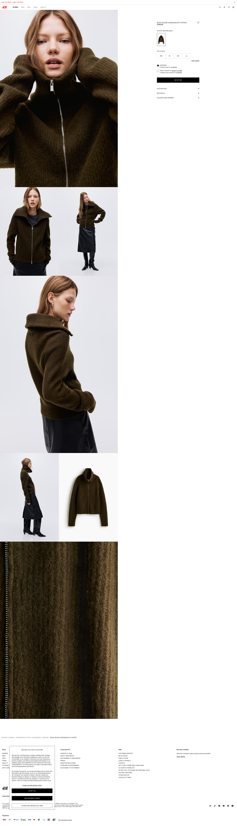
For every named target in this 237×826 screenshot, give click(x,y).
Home (35, 7)
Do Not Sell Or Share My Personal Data (134, 770)
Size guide (195, 61)
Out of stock (161, 51)
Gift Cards (6, 768)
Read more (181, 756)
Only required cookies (32, 798)
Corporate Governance (69, 765)
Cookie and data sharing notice (32, 785)
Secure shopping (125, 772)
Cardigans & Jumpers (40, 737)
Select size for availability (169, 67)
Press (62, 760)
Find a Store (123, 758)
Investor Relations (68, 763)
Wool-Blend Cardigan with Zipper (63, 737)
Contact (121, 763)
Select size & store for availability (171, 72)
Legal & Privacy (124, 760)
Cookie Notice (123, 775)
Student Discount (9, 765)
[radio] (161, 39)
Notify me (178, 80)
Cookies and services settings (32, 805)
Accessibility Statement (70, 768)
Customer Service (125, 753)
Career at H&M (66, 753)
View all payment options (65, 820)
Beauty (43, 7)
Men (22, 7)
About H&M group (67, 756)
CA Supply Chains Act (126, 768)
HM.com (4, 737)
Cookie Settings (124, 777)
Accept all (32, 791)
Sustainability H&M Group (70, 758)
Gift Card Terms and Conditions (131, 765)
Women (15, 7)
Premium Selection (23, 737)
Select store (177, 70)
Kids (28, 7)
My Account (123, 756)
